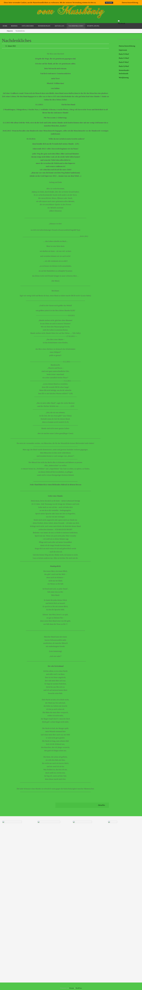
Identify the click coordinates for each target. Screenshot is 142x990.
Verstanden (109, 2)
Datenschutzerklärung (127, 46)
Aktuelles (101, 805)
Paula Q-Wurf (124, 66)
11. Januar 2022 (10, 46)
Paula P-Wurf (124, 62)
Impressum (123, 50)
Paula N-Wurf (124, 54)
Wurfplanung (124, 78)
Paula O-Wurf (124, 58)
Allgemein (10, 31)
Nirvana (71, 988)
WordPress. (79, 988)
